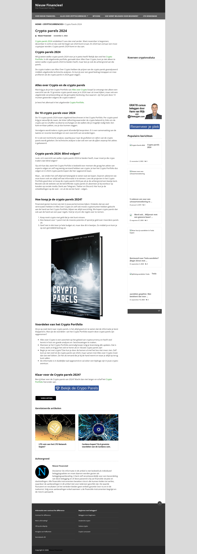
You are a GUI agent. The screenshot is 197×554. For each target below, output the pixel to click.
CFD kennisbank (150, 16)
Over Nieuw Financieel (45, 16)
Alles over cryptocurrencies (73, 16)
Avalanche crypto (84, 521)
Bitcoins (96, 16)
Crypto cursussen (84, 532)
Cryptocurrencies (53, 24)
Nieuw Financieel (49, 5)
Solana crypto (83, 526)
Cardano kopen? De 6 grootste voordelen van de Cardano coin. (96, 445)
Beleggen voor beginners (87, 515)
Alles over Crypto (79, 89)
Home (38, 24)
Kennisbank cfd (40, 537)
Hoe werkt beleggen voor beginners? (121, 16)
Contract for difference (43, 515)
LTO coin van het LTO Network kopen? (52, 445)
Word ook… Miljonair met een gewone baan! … (145, 215)
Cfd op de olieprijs (41, 526)
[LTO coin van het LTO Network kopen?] (55, 427)
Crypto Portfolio (77, 102)
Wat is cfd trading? (41, 521)
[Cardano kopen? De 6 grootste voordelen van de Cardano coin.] (98, 427)
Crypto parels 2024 (43, 41)
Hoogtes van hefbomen (43, 532)
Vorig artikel (46, 398)
